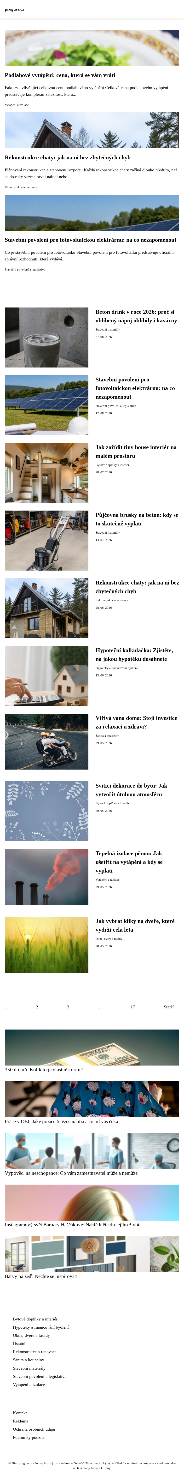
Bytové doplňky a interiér (112, 465)
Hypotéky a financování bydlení (117, 668)
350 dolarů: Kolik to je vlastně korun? (44, 1069)
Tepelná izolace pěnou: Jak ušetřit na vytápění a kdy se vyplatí (129, 862)
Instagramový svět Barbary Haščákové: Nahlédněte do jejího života (73, 1224)
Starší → (171, 1007)
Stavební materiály (108, 329)
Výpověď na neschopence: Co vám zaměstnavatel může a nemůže (71, 1173)
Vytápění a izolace (17, 105)
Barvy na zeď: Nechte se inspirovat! (41, 1276)
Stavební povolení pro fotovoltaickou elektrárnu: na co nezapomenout (90, 240)
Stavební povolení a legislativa (25, 269)
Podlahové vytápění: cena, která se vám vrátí (60, 75)
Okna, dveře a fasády (109, 938)
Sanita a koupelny (107, 735)
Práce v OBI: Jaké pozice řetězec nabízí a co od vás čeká (61, 1121)
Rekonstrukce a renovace (21, 187)
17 (133, 1007)
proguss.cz (14, 9)
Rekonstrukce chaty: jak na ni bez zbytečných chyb (68, 157)
